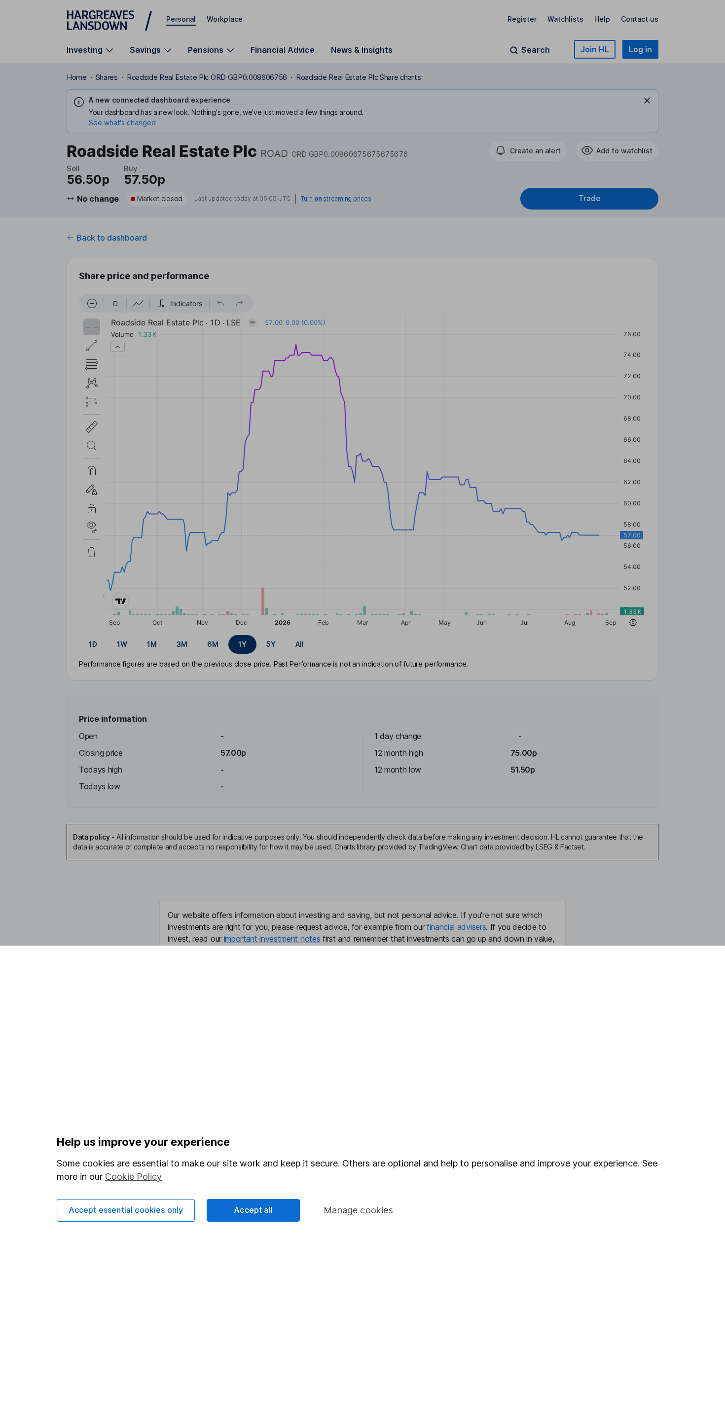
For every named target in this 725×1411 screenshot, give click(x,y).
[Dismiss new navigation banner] (647, 101)
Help (602, 19)
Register (522, 19)
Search (535, 50)
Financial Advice (283, 50)
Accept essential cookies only (126, 1210)
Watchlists (565, 19)
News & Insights (362, 50)
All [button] (299, 644)
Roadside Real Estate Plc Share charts (358, 77)
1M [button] (152, 644)
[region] (362, 461)
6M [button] (212, 644)
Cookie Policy (133, 1176)
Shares (107, 77)
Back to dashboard (111, 237)
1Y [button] (242, 644)
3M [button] (182, 644)
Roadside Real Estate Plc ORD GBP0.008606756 (207, 77)
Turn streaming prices (336, 198)
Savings (145, 50)
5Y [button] (271, 644)
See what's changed (122, 122)
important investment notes (272, 939)
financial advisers (456, 927)
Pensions (205, 50)
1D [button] (93, 644)
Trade (589, 198)
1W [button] (122, 644)
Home (77, 77)
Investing (85, 50)
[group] (362, 644)
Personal (181, 19)
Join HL (594, 49)
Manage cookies (358, 1210)
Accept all (253, 1210)
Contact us (639, 19)
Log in (640, 49)
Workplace (225, 19)
